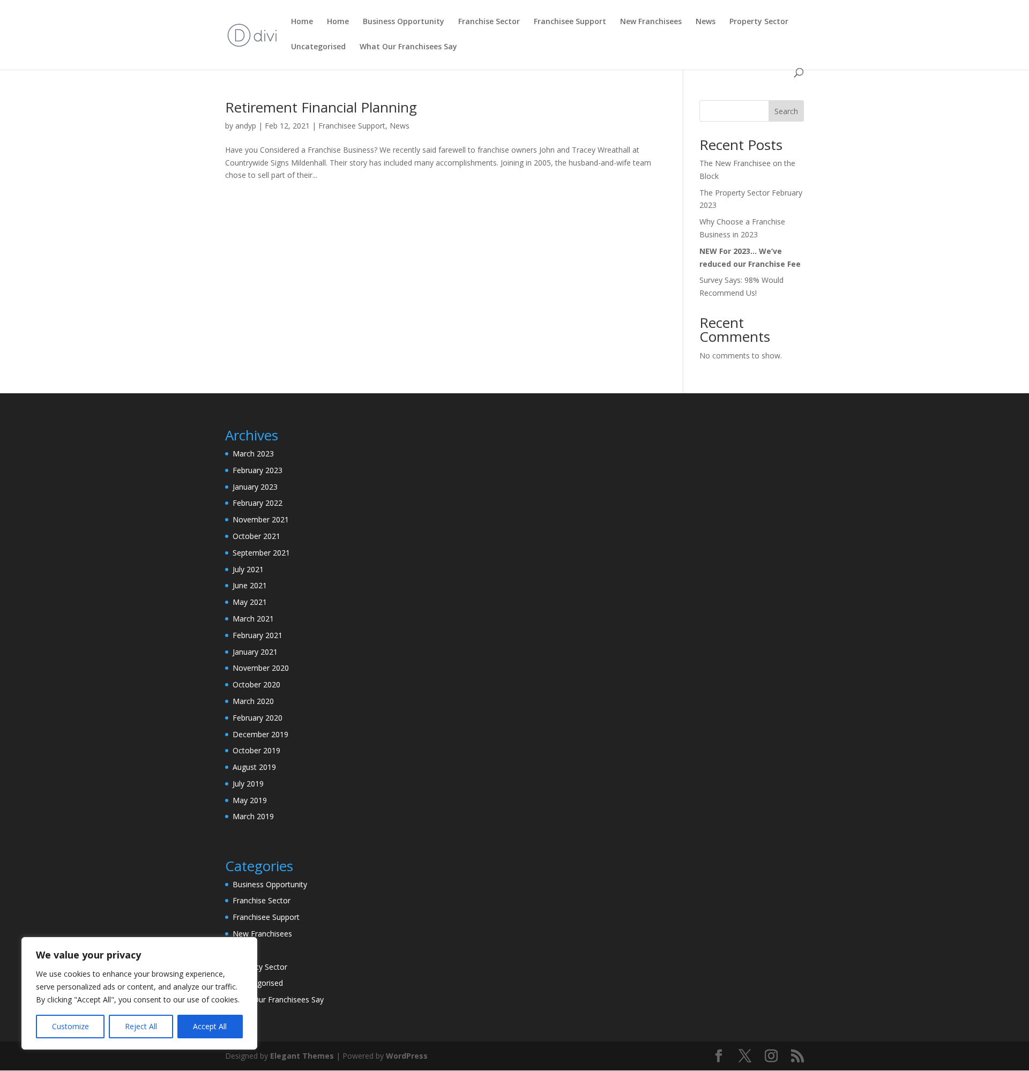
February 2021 (257, 635)
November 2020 (261, 668)
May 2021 (250, 602)
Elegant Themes (302, 1056)
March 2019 (253, 816)
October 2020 (256, 684)
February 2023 (257, 470)
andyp (245, 126)
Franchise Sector (261, 900)
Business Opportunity (270, 884)
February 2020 (257, 718)
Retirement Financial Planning (321, 107)
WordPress (407, 1056)
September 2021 (261, 553)
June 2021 (250, 585)
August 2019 (254, 767)
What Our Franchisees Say (278, 999)
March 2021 (253, 618)
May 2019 (250, 800)
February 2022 (257, 503)
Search (786, 111)
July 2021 (248, 569)
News (399, 126)
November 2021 (261, 519)
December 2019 (260, 734)
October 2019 (256, 750)
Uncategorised (258, 983)
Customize (70, 1026)
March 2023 (253, 453)
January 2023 (255, 487)
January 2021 (255, 652)
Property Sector (260, 967)
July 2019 (248, 783)
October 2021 (256, 536)
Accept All (210, 1026)
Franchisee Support (351, 126)
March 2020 (253, 701)
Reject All (141, 1026)
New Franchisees (262, 933)
